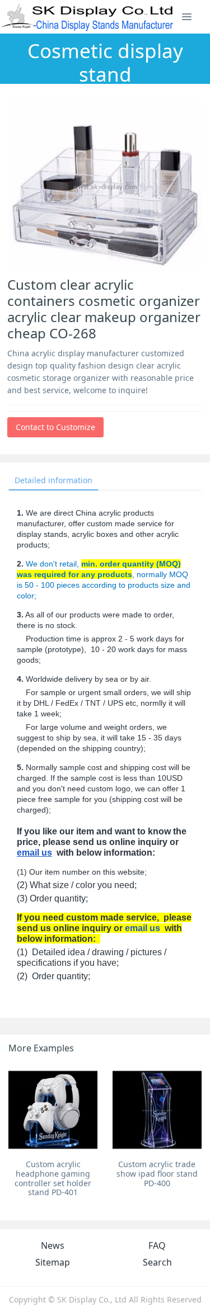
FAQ (157, 1245)
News (52, 1245)
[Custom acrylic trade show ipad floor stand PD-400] (157, 1109)
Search (157, 1262)
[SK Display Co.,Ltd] (87, 17)
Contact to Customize (55, 427)
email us (34, 852)
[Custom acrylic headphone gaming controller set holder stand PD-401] (52, 1109)
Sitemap (52, 1262)
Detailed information (53, 480)
